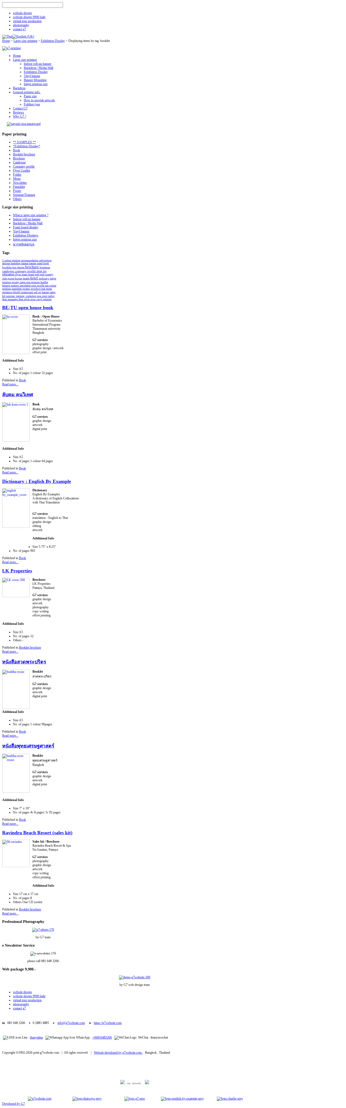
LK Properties (17, 570)
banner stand (36, 263)
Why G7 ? (19, 116)
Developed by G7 (13, 1104)
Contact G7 (20, 108)
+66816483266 (102, 1037)
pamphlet (17, 288)
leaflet (44, 282)
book (46, 263)
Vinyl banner (32, 76)
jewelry (16, 282)
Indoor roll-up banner (37, 64)
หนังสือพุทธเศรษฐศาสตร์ (28, 746)
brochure (32, 267)
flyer (18, 274)
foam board (28, 274)
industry (44, 278)
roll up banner (42, 292)
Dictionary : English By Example (36, 481)
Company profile (24, 166)
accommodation (30, 260)
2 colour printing (11, 260)
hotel (34, 278)
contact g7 (19, 29)
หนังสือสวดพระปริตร (24, 662)
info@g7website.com (71, 1023)
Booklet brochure (24, 154)
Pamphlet (19, 187)
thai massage (10, 299)
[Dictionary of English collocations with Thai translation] (182, 1098)
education (8, 274)
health (26, 278)
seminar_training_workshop (21, 296)
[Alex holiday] (39, 1098)
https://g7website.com (108, 1023)
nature (15, 285)
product (36, 288)
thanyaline (36, 1037)
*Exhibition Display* (26, 146)
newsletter (25, 285)
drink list (41, 271)
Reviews (18, 112)
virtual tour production (27, 21)
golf (37, 274)
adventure (45, 260)
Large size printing (25, 41)
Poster (17, 191)
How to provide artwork (39, 100)
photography (21, 25)
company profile (25, 271)
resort (17, 292)
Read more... (10, 384)
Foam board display (25, 227)
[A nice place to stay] (230, 1098)
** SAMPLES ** (24, 142)
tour (33, 299)
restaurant (27, 292)
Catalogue (19, 162)
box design (18, 267)
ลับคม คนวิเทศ (17, 394)
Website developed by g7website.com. (118, 1052)
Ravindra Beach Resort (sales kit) (37, 832)
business (45, 267)
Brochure (19, 158)
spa (39, 296)
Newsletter (20, 183)
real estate (46, 288)
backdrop (16, 263)
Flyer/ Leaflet (21, 170)
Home (6, 41)
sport (45, 296)
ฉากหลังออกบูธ (23, 244)
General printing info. (27, 92)
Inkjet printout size (36, 84)
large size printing (30, 282)
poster (26, 288)
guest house (15, 278)
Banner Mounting (35, 80)
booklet (7, 267)
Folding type (32, 104)
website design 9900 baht (29, 17)
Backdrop (19, 88)
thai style (25, 299)
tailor (51, 296)
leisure (6, 285)
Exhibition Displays (25, 235)
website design (22, 13)
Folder (17, 174)
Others (17, 199)
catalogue (8, 271)
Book (16, 150)
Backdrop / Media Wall (38, 68)
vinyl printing (44, 299)
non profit (38, 285)
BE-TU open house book (27, 307)
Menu (17, 179)
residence (7, 292)
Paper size (30, 96)
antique (6, 263)
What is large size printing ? (30, 215)
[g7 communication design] (134, 1098)
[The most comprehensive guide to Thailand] (87, 1098)
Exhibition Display (53, 41)
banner (25, 263)
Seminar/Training (24, 195)
